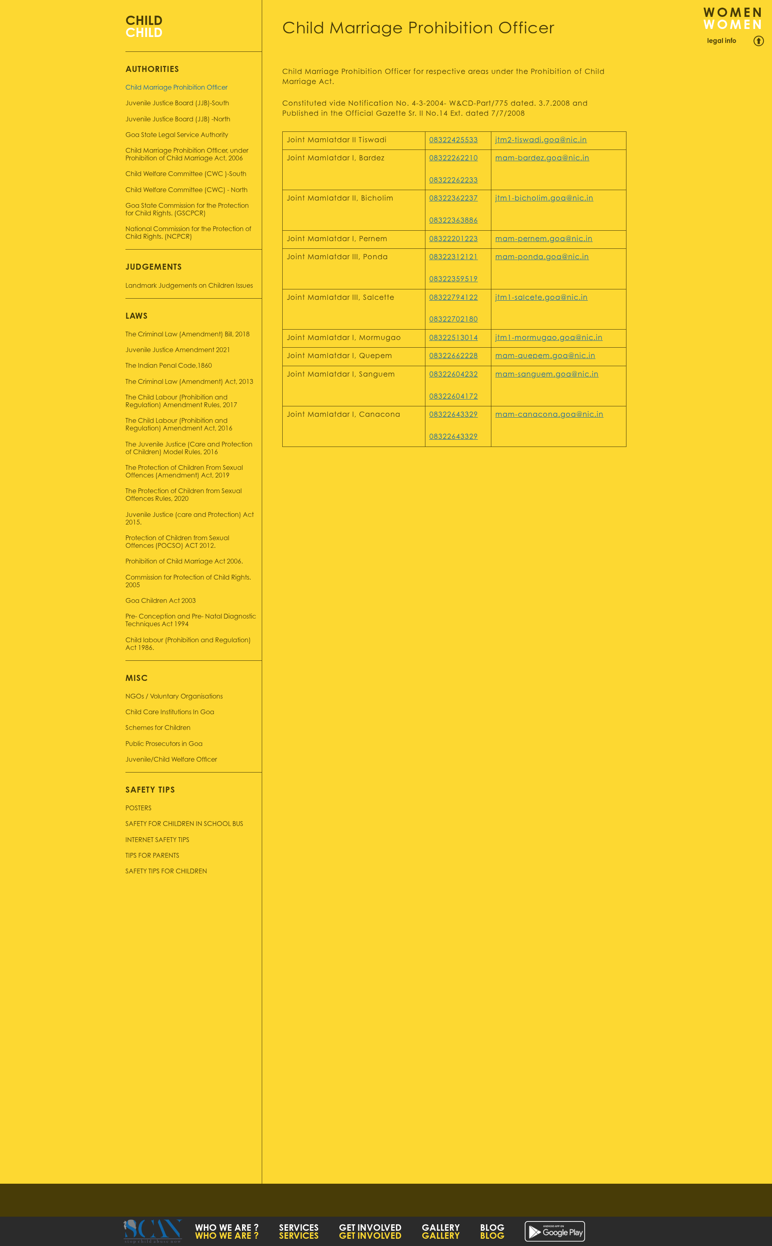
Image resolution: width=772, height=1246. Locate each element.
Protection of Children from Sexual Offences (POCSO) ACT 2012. (177, 542)
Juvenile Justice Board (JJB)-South (177, 103)
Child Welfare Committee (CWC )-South (185, 174)
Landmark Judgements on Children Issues (189, 286)
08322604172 (453, 397)
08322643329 (453, 415)
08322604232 (453, 375)
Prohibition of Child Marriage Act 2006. (184, 562)
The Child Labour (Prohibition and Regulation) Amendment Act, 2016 (178, 425)
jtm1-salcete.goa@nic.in (541, 298)
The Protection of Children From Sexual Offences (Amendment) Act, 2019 (184, 472)
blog (492, 1228)
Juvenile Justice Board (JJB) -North (177, 120)
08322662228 (453, 356)
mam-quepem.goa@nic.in (545, 356)
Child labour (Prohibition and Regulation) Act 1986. (188, 644)
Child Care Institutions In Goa (169, 712)
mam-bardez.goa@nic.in (542, 158)
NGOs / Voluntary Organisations (174, 697)
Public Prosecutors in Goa (164, 744)
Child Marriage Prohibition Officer (176, 88)
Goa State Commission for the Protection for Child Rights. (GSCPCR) (187, 210)
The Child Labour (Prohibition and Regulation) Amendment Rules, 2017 (181, 402)
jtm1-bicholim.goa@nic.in (544, 199)
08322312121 (453, 257)
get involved (370, 1228)
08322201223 (453, 239)
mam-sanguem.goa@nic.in (547, 375)
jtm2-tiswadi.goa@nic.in (541, 140)
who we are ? (227, 1228)
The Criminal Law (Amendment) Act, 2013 (189, 382)
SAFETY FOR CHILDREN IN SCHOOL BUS (184, 824)
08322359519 (453, 279)
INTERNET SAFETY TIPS (157, 840)
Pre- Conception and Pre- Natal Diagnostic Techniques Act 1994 (190, 621)
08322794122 (453, 298)
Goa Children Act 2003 (160, 601)
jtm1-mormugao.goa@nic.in (549, 338)
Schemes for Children (158, 728)
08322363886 (453, 221)
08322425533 (453, 140)
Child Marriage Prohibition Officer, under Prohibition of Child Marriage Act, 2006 (186, 155)
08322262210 (453, 158)
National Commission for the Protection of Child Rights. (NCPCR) (188, 233)
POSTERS (138, 808)
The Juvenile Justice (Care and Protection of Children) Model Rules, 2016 (189, 449)
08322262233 (453, 180)
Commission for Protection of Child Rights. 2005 (188, 582)
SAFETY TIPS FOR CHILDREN (166, 872)
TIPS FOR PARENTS (152, 856)
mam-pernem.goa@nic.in (544, 239)
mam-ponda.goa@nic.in (542, 257)
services (299, 1228)
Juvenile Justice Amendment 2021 (177, 350)
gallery (441, 1228)
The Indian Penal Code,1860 (168, 366)
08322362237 (453, 199)
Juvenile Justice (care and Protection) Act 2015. (189, 519)
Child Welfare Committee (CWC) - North (186, 190)
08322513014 (453, 338)
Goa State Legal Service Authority (176, 135)
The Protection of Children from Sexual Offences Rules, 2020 (183, 495)
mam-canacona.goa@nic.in (549, 415)
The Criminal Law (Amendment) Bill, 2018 (187, 335)
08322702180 (453, 320)
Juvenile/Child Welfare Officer (171, 760)
